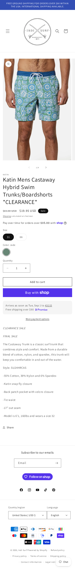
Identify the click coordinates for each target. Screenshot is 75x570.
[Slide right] (46, 167)
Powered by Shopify (37, 550)
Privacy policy (19, 556)
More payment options (37, 318)
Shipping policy (58, 556)
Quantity (7, 260)
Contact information (31, 562)
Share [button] (10, 427)
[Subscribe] (56, 463)
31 (8, 237)
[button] (7, 31)
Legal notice (51, 562)
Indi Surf (22, 550)
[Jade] (6, 252)
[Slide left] (29, 167)
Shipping (7, 216)
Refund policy (57, 550)
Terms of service (38, 556)
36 (23, 237)
